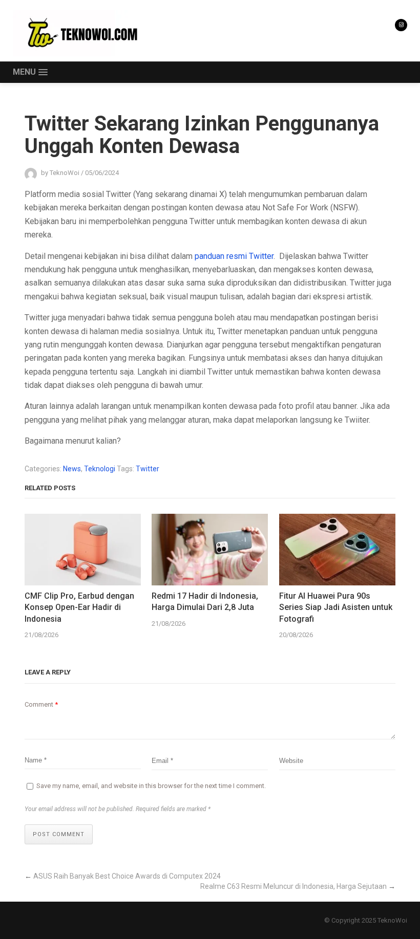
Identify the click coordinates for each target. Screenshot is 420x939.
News (72, 469)
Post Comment (59, 834)
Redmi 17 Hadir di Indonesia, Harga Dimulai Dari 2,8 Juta (205, 601)
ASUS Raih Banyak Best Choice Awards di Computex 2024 (127, 876)
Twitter (147, 469)
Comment (41, 704)
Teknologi (99, 469)
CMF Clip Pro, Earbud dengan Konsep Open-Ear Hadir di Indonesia (79, 607)
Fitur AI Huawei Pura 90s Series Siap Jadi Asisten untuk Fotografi (335, 607)
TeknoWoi (392, 920)
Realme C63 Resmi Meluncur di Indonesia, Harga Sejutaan (293, 886)
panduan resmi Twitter (234, 256)
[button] (30, 72)
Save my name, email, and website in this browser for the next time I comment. (151, 786)
